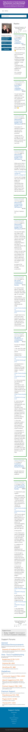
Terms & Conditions (14, 718)
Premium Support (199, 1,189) (12, 686)
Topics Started (6, 46)
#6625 (23, 488)
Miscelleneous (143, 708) (10, 695)
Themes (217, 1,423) (9, 703)
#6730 (23, 284)
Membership (14, 712)
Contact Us (14, 721)
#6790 (23, 160)
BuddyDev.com (19, 729)
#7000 (23, 44)
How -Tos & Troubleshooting (12, 654)
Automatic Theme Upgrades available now (18, 41)
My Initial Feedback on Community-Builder (18, 283)
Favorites (6, 49)
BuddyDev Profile (6, 43)
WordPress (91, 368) (9, 667)
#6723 (23, 341)
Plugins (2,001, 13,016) (9, 699)
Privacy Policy (14, 719)
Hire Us (14, 723)
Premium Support (8, 691)
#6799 (23, 123)
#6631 (23, 468)
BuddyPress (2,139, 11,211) (10, 659)
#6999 (23, 91)
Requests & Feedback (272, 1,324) (13, 649)
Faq (14, 714)
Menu (6, 11)
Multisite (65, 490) (8, 663)
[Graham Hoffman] (7, 34)
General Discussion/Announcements (12, 644)
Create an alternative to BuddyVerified (19, 465)
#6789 (23, 208)
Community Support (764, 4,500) (13, 676)
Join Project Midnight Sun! (14, 3)
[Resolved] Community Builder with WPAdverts (18, 122)
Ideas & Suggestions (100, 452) (12, 680)
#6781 (23, 228)
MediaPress (5, 671)
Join (14, 716)
